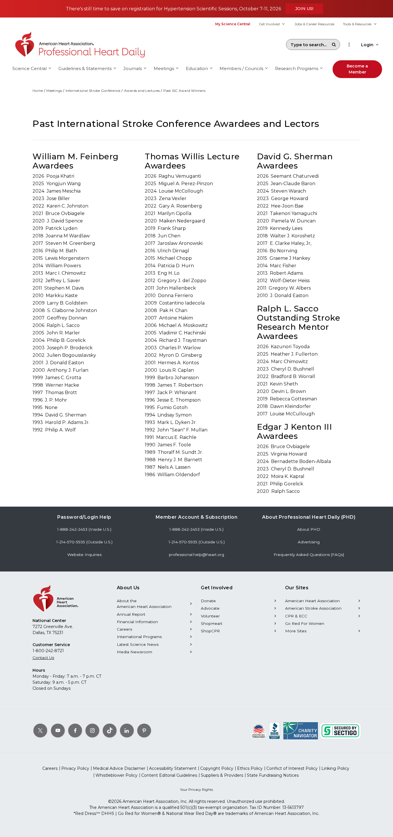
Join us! (304, 8)
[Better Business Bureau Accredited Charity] (274, 730)
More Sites (295, 631)
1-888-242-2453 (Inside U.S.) (84, 529)
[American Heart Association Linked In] (126, 730)
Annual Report (131, 614)
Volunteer (210, 616)
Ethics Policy (250, 768)
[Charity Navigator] (300, 730)
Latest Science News (138, 644)
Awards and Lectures (142, 90)
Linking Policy (335, 768)
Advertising (309, 542)
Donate (208, 600)
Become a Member (357, 69)
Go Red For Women (304, 623)
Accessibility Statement (173, 768)
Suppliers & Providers (222, 775)
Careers (124, 629)
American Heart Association (312, 600)
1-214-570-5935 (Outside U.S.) (84, 542)
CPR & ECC (296, 616)
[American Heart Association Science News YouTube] (57, 730)
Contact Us (43, 657)
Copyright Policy (216, 768)
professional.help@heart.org (196, 554)
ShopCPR (210, 631)
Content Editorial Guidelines (169, 775)
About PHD (308, 529)
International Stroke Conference (93, 90)
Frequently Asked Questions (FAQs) (309, 554)
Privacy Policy (75, 768)
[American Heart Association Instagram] (92, 730)
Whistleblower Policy (117, 775)
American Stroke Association (313, 608)
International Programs (139, 636)
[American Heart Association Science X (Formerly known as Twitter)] (40, 730)
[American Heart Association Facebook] (75, 730)
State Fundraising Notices (273, 775)
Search (334, 44)
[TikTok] (109, 730)
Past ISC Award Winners (184, 90)
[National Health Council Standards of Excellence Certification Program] (259, 730)
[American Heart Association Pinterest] (144, 730)
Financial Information (137, 621)
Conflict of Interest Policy (292, 768)
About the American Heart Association (144, 603)
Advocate (210, 608)
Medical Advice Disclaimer (119, 768)
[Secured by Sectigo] (340, 730)
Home (38, 90)
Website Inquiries (84, 554)
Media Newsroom (134, 652)
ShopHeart (211, 623)
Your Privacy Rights (196, 789)
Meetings (54, 90)
